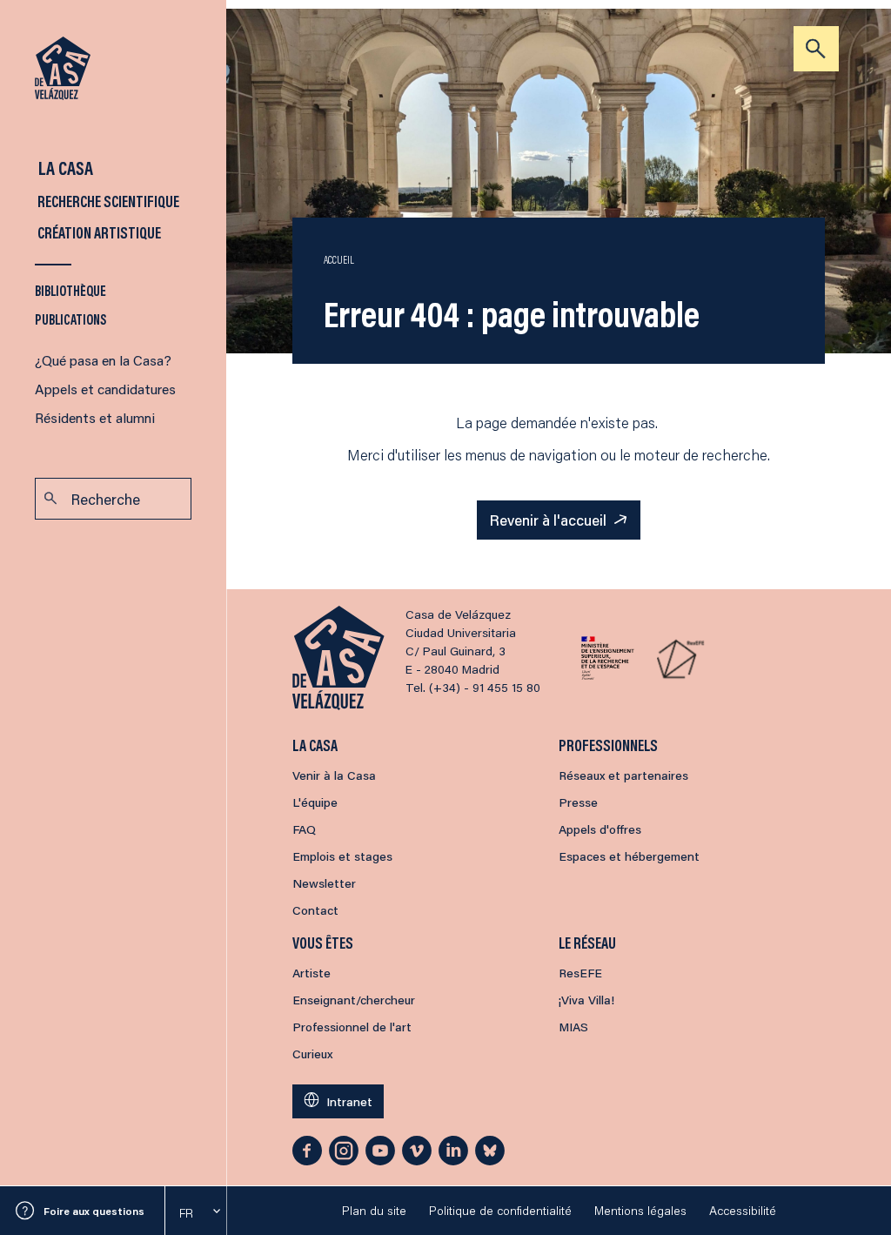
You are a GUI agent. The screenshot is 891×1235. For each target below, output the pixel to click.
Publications (71, 319)
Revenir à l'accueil (547, 519)
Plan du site (374, 1210)
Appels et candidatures (105, 388)
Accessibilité (742, 1210)
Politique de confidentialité (500, 1210)
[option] (195, 1213)
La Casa (64, 167)
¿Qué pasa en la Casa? (103, 360)
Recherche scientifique (107, 201)
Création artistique (98, 232)
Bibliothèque (70, 290)
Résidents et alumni (95, 417)
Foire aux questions (94, 1211)
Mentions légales (640, 1210)
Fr (186, 1213)
